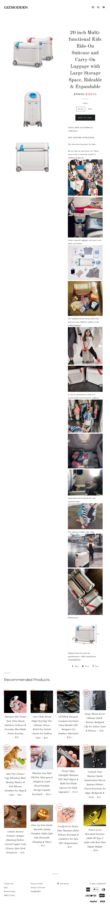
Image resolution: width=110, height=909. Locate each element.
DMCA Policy (9, 895)
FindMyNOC (36, 891)
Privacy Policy (37, 883)
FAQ (6, 887)
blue (80, 109)
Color (85, 103)
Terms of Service (38, 887)
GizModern (101, 883)
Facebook (64, 883)
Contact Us (8, 883)
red (90, 109)
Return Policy (10, 891)
